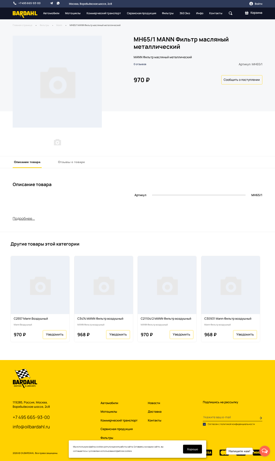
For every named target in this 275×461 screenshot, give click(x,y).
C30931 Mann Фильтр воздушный (227, 318)
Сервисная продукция (141, 13)
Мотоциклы (73, 13)
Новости (154, 403)
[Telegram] (51, 3)
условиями (94, 451)
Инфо (199, 13)
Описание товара (27, 162)
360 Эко (185, 13)
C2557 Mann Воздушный (31, 318)
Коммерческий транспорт (104, 13)
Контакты (215, 13)
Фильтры (168, 13)
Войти (258, 4)
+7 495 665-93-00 (29, 3)
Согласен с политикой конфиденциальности (231, 424)
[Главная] (25, 14)
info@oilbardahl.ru (31, 427)
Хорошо (192, 449)
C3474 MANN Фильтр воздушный (100, 318)
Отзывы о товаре (71, 162)
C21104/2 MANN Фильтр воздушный (166, 318)
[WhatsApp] (58, 3)
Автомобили (51, 13)
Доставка (155, 411)
